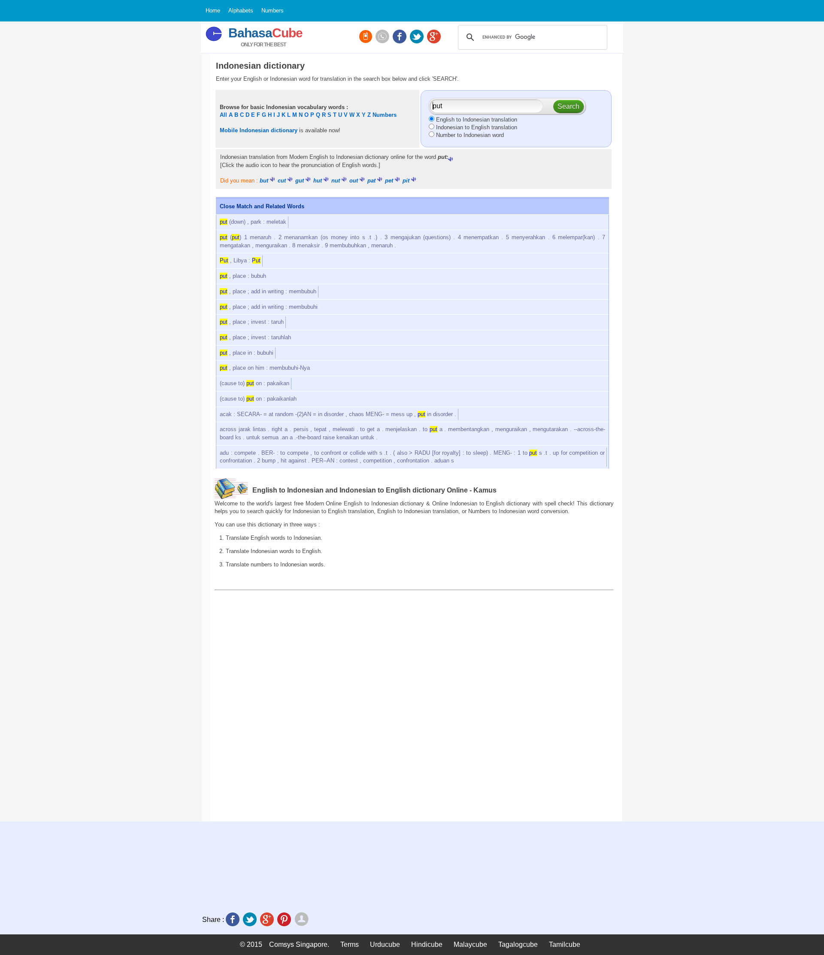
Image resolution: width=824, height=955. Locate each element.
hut (317, 180)
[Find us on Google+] (434, 37)
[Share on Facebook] (233, 920)
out (353, 180)
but (264, 180)
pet (389, 180)
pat (371, 180)
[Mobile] (366, 37)
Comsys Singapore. (299, 944)
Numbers (385, 115)
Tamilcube (564, 944)
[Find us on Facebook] (400, 37)
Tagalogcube (518, 944)
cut (282, 180)
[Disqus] (414, 705)
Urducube (385, 944)
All (223, 115)
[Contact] (383, 37)
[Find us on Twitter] (417, 37)
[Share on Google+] (268, 920)
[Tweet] (250, 920)
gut (299, 180)
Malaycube (470, 944)
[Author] (302, 920)
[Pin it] (285, 920)
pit (406, 180)
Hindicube (426, 944)
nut (335, 180)
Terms (349, 944)
